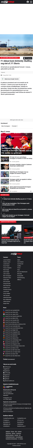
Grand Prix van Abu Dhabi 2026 (12, 355)
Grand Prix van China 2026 (11, 312)
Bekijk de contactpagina (8, 411)
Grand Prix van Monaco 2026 (12, 322)
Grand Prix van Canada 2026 (12, 320)
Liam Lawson (6, 273)
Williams (19, 279)
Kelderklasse (20, 424)
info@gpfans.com (7, 397)
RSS (16, 431)
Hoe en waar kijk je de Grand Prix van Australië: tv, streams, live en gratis (17, 210)
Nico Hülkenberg (7, 299)
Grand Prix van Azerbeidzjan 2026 (13, 340)
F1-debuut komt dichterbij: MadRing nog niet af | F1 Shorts (17, 199)
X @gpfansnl (6, 368)
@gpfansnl (7, 370)
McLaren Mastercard (22, 271)
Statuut (13, 433)
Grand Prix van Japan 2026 (11, 314)
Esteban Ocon (6, 287)
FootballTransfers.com (8, 418)
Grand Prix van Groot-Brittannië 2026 (14, 328)
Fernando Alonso (7, 289)
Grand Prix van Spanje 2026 (11, 338)
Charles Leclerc (6, 261)
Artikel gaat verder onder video (16, 119)
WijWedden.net (6, 424)
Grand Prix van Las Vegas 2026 (12, 351)
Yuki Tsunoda (6, 295)
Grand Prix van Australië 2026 (12, 310)
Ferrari (18, 267)
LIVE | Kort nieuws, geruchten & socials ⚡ (10, 57)
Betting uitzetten (10, 435)
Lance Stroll (6, 291)
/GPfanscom (7, 366)
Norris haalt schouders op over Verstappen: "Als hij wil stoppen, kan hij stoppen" (15, 215)
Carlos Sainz (6, 279)
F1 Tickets (20, 438)
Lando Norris (6, 263)
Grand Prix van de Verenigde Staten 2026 (15, 345)
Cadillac (19, 265)
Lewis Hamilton (7, 259)
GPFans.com (20, 420)
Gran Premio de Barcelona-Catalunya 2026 (15, 324)
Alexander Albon (7, 277)
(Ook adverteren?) (11, 359)
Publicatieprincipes (10, 437)
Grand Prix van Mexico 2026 (12, 347)
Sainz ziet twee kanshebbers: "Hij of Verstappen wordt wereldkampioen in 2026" (15, 204)
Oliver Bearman (7, 285)
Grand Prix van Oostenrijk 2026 (12, 326)
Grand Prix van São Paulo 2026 (12, 349)
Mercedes (19, 273)
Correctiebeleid (19, 437)
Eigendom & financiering (11, 438)
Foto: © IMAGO (4, 55)
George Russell (6, 283)
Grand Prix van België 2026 (11, 330)
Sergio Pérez (6, 303)
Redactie (8, 431)
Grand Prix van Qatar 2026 (11, 353)
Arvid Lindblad (6, 293)
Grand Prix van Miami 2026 (11, 318)
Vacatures (18, 433)
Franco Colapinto (7, 267)
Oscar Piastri (6, 265)
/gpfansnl (6, 376)
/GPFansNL (7, 372)
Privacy (12, 431)
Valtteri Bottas (6, 301)
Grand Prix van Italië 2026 (11, 336)
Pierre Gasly (6, 269)
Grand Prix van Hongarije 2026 (12, 332)
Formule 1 (14, 126)
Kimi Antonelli (6, 281)
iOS (20, 435)
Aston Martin (20, 261)
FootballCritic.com (21, 418)
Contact (19, 431)
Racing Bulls (20, 275)
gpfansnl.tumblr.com (9, 380)
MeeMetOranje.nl (21, 426)
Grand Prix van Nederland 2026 (12, 334)
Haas (18, 269)
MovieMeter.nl (6, 422)
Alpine (18, 259)
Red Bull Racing (21, 277)
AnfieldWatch (6, 426)
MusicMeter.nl (20, 422)
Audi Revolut (20, 263)
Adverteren (8, 433)
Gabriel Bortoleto (7, 297)
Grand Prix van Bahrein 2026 (12, 342)
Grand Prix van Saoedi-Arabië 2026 (13, 316)
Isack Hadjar (6, 271)
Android (16, 435)
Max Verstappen (6, 126)
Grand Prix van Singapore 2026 (12, 344)
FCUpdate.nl (6, 420)
